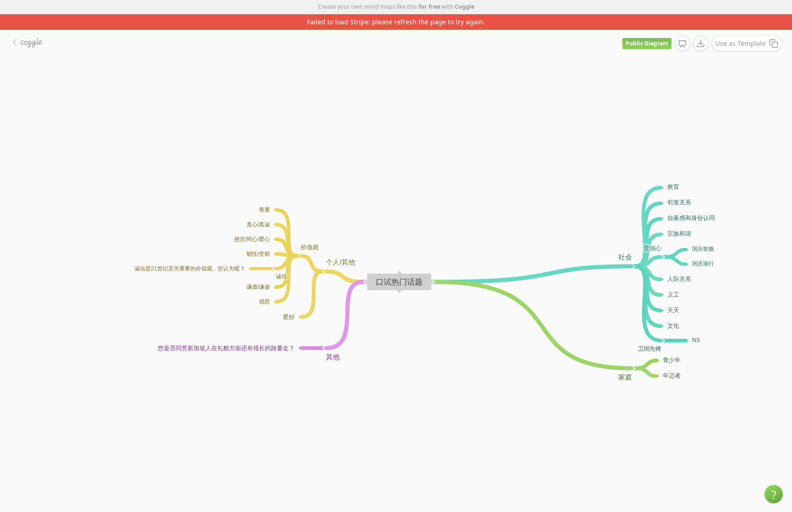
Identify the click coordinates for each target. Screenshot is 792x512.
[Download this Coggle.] (700, 43)
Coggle (464, 7)
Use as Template (740, 43)
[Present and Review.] (682, 44)
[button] (773, 494)
